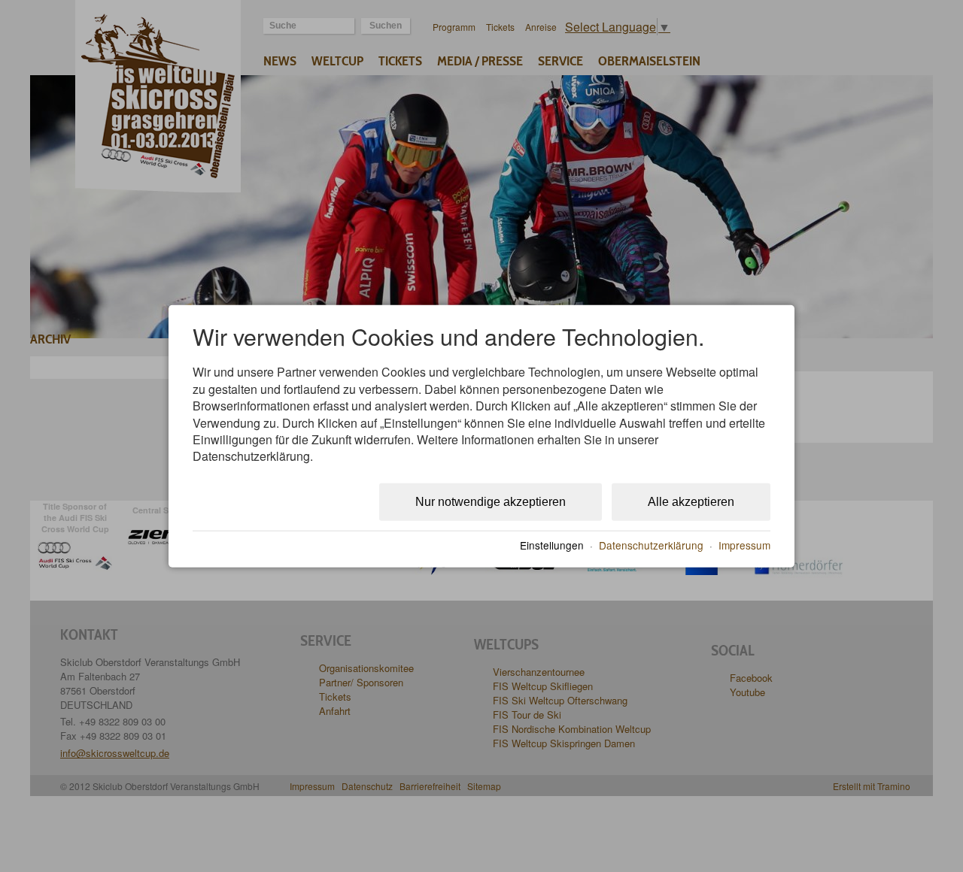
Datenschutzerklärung (651, 545)
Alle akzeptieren (691, 501)
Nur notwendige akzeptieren (490, 501)
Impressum (744, 545)
